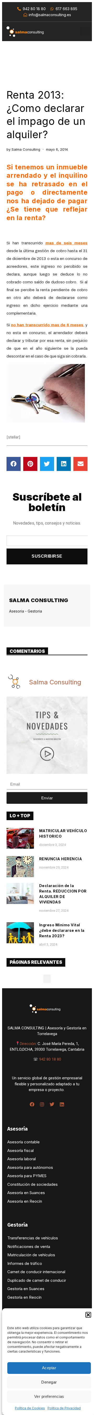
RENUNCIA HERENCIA (60, 859)
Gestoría (17, 1225)
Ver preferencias (49, 1396)
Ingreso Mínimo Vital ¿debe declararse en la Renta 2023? (62, 930)
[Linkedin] (62, 1104)
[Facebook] (32, 1104)
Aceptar (49, 1368)
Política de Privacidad (64, 1408)
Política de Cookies (30, 1408)
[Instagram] (42, 1104)
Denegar (49, 1382)
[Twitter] (52, 1104)
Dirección (28, 1043)
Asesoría (17, 1129)
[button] (88, 1314)
